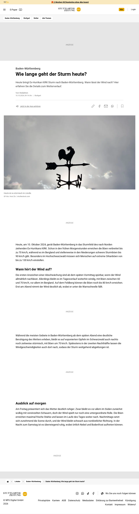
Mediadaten (88, 500)
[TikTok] (88, 493)
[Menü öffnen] (4, 9)
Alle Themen (46, 18)
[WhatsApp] (82, 493)
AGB (64, 500)
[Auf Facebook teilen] (99, 106)
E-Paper (13, 9)
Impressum (120, 504)
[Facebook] (93, 493)
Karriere (56, 500)
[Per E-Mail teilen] (106, 106)
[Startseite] (7, 482)
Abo (121, 9)
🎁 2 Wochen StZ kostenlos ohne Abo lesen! (70, 2)
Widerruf (132, 504)
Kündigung (130, 500)
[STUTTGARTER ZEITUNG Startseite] (69, 9)
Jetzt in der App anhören (30, 106)
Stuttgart (26, 18)
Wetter (36, 18)
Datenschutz (74, 500)
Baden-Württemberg (12, 18)
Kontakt (109, 504)
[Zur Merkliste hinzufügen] (121, 106)
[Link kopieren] (93, 106)
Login (133, 9)
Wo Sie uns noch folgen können (120, 493)
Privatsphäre (44, 500)
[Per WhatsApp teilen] (112, 106)
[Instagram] (77, 493)
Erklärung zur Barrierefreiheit (109, 500)
